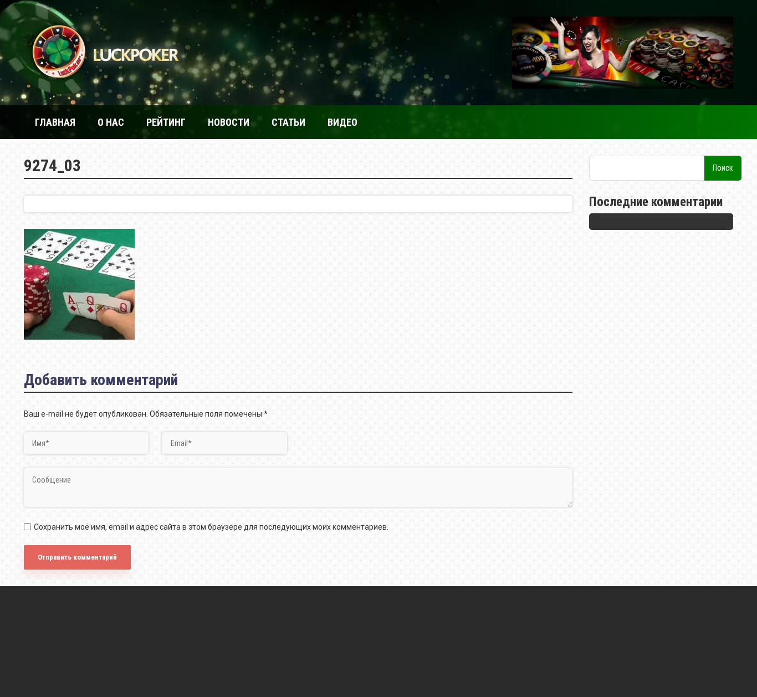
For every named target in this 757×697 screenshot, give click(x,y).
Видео (342, 122)
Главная (55, 122)
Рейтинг (166, 122)
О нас (111, 122)
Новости (228, 122)
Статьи (288, 122)
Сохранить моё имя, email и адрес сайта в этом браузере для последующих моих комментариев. (211, 526)
